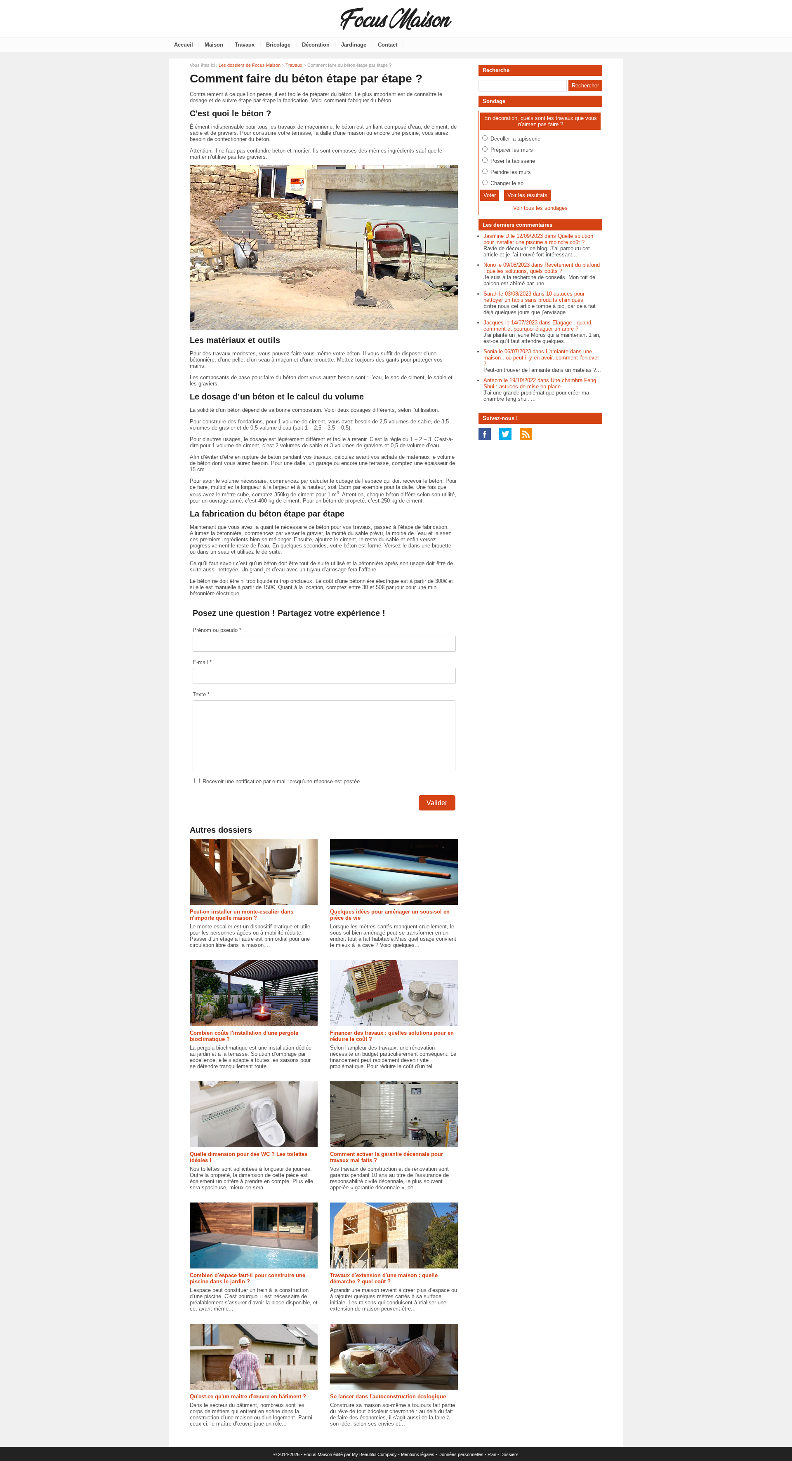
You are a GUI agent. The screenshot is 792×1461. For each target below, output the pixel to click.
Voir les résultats (527, 195)
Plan (492, 1454)
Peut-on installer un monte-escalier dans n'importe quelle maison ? (241, 915)
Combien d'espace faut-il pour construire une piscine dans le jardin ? (247, 1278)
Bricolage (278, 45)
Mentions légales (417, 1454)
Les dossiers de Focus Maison (249, 65)
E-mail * (202, 662)
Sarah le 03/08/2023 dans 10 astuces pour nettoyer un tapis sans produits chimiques (534, 297)
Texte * (201, 694)
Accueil (183, 45)
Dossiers (509, 1454)
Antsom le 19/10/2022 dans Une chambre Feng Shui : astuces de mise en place (539, 383)
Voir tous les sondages (540, 208)
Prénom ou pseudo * (217, 630)
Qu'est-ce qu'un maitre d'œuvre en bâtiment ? (248, 1396)
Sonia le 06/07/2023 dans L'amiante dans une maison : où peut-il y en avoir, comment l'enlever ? (541, 357)
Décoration (316, 45)
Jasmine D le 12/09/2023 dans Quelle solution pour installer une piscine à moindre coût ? (538, 239)
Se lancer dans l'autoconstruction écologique (388, 1396)
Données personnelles (460, 1454)
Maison (214, 45)
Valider (437, 802)
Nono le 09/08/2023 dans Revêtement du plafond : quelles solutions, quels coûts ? (541, 268)
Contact (387, 45)
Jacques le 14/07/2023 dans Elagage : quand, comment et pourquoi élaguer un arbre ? (538, 325)
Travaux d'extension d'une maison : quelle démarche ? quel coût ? (384, 1278)
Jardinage (353, 45)
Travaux (245, 45)
